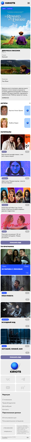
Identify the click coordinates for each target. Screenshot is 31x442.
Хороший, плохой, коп (12, 349)
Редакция (6, 394)
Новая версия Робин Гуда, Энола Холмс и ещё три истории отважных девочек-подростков (13, 209)
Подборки (5, 205)
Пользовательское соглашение (12, 421)
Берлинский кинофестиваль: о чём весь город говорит (12, 155)
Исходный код (8, 322)
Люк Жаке (5, 81)
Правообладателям (8, 403)
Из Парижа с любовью (12, 269)
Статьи (4, 151)
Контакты (5, 409)
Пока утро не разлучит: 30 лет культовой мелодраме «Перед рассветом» (11, 235)
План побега (7, 296)
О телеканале (7, 399)
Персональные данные (11, 413)
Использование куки (9, 418)
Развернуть (5, 97)
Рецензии (5, 178)
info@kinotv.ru (8, 431)
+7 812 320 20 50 (8, 428)
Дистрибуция (6, 406)
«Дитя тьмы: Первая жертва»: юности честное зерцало (13, 182)
